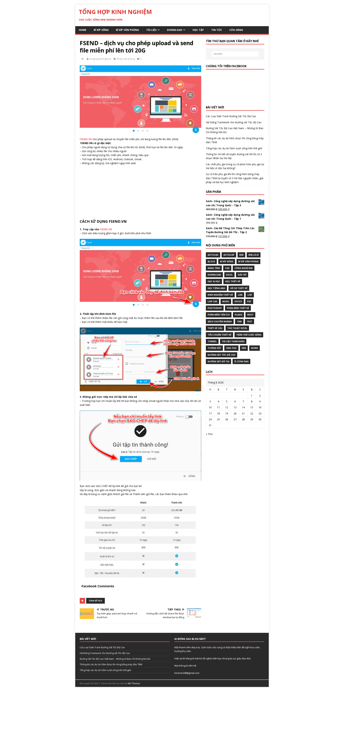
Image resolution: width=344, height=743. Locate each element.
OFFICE (238, 301)
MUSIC (225, 301)
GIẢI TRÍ (242, 274)
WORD (254, 348)
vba (244, 348)
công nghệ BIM (244, 268)
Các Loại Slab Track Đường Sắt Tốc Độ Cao (231, 116)
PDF (249, 301)
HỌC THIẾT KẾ (232, 281)
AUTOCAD (213, 254)
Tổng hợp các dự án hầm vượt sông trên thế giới (234, 148)
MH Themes (134, 683)
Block (211, 261)
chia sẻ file (95, 600)
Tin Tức (216, 30)
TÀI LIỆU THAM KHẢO (233, 341)
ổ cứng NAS (241, 361)
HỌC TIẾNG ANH (216, 288)
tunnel (212, 341)
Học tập (198, 30)
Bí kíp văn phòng (127, 30)
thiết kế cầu (215, 328)
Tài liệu (151, 30)
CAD (227, 268)
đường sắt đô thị (218, 361)
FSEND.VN (86, 139)
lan (240, 294)
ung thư (231, 348)
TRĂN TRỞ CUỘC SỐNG (248, 334)
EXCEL (229, 274)
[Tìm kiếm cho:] (235, 54)
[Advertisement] (140, 194)
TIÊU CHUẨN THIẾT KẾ (219, 334)
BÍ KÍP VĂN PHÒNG (248, 261)
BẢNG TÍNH (214, 268)
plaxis (238, 314)
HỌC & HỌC (214, 281)
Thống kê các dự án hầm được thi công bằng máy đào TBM (111, 664)
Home (82, 30)
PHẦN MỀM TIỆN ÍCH (219, 314)
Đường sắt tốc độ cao (221, 354)
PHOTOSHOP (215, 308)
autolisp (228, 254)
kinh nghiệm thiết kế (220, 294)
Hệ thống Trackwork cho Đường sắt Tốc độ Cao (233, 122)
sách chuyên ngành (220, 321)
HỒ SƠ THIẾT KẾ (238, 288)
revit (250, 314)
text (249, 321)
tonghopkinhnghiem (100, 58)
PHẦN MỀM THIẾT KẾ (238, 308)
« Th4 (209, 434)
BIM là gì (254, 254)
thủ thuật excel (237, 328)
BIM (241, 254)
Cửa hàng (236, 30)
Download (174, 30)
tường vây (214, 348)
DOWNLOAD (214, 274)
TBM (239, 321)
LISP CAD (212, 301)
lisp (249, 294)
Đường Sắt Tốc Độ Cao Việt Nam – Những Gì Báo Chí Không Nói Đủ (115, 658)
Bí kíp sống (101, 30)
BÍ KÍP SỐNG (226, 261)
